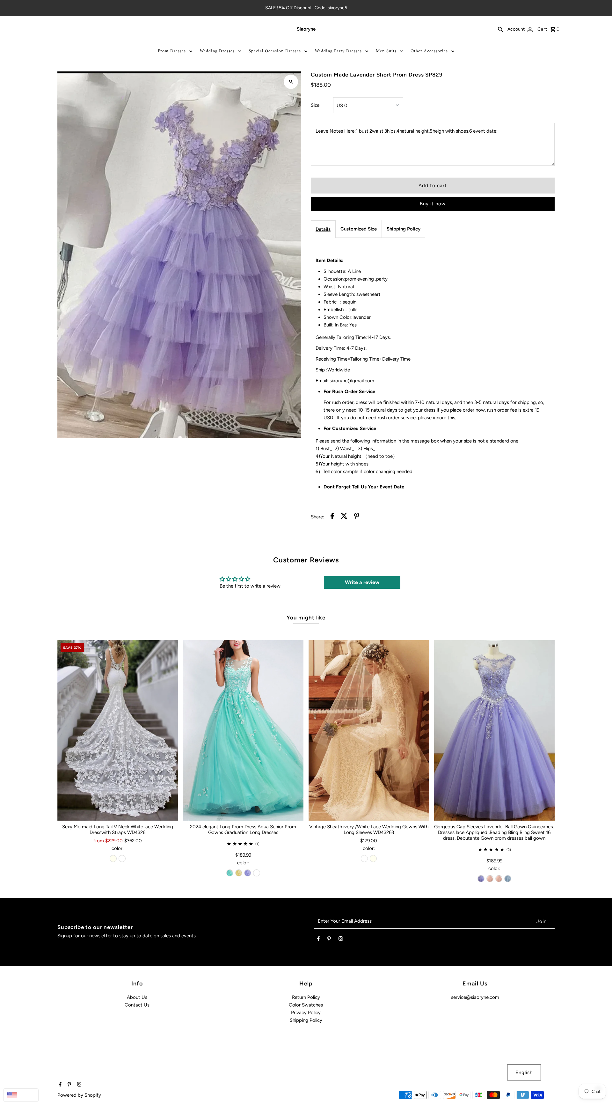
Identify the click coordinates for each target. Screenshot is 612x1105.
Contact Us (137, 1005)
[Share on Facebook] (332, 517)
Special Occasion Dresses (275, 51)
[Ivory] (113, 858)
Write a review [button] (362, 582)
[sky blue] (508, 878)
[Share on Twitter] (344, 517)
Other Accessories (429, 51)
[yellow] (239, 873)
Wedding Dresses (217, 51)
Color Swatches (306, 1005)
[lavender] (247, 873)
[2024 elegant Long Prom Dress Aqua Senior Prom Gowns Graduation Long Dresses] (243, 730)
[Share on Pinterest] (356, 517)
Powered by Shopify (79, 1095)
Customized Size (358, 229)
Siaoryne (306, 29)
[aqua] (230, 873)
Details (323, 229)
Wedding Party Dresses (338, 51)
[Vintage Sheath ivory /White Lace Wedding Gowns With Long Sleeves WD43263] (369, 730)
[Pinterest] (329, 940)
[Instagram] (341, 940)
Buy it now (433, 204)
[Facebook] (318, 940)
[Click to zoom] (291, 82)
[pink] (490, 878)
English (524, 1072)
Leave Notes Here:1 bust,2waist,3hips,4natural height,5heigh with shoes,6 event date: (407, 131)
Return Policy (306, 997)
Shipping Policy (403, 229)
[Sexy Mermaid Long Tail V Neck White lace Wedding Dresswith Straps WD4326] (117, 730)
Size (315, 105)
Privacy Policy (306, 1012)
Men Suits (386, 51)
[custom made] (256, 873)
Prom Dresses (172, 51)
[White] (122, 858)
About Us (137, 997)
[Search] (500, 29)
